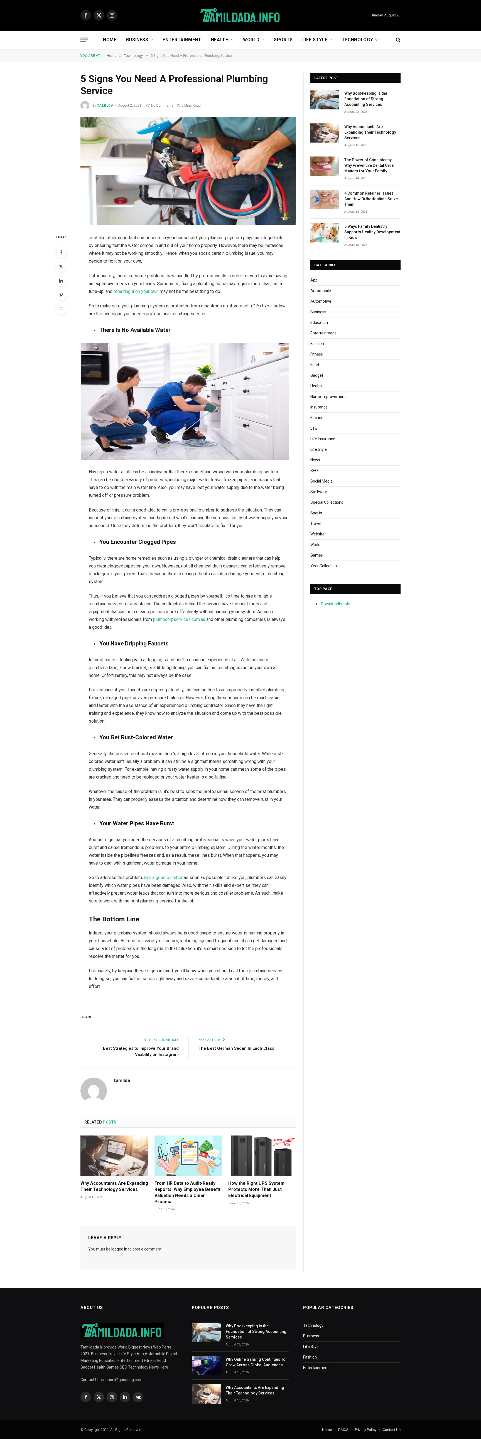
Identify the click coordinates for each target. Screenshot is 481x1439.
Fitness (316, 354)
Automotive (320, 301)
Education (319, 322)
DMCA (343, 1430)
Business (137, 39)
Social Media (321, 481)
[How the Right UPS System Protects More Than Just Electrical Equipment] (262, 1155)
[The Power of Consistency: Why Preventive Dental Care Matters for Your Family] (324, 166)
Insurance (319, 407)
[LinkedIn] (61, 280)
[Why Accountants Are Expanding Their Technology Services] (114, 1155)
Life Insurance (322, 439)
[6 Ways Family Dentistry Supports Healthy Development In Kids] (324, 232)
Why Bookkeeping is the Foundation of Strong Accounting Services (365, 99)
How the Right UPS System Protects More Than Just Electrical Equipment (256, 1189)
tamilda (105, 105)
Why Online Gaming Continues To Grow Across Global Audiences (256, 1362)
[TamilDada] (240, 15)
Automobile (320, 290)
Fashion (317, 343)
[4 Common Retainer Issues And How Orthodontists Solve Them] (324, 199)
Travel (315, 523)
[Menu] (84, 40)
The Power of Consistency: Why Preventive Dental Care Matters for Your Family (369, 165)
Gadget (316, 375)
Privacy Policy (365, 1430)
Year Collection (323, 566)
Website (317, 534)
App (314, 280)
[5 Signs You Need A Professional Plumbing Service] (188, 171)
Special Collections (326, 502)
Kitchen (316, 417)
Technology (357, 39)
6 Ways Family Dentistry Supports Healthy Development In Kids (372, 232)
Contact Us (392, 1430)
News (315, 460)
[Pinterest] (61, 294)
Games (316, 555)
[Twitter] (61, 266)
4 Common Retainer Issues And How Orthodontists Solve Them (371, 199)
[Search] (398, 40)
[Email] (61, 309)
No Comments (162, 105)
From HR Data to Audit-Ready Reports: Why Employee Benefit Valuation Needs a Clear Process (187, 1192)
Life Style (314, 39)
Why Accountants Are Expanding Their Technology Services (114, 1186)
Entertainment (182, 39)
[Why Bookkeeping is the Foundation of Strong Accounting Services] (324, 99)
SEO (314, 470)
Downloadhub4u (335, 603)
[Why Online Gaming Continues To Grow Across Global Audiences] (206, 1365)
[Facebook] (61, 252)
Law (314, 428)
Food (314, 365)
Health (220, 39)
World (251, 39)
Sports (283, 39)
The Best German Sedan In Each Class (236, 1048)
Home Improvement (328, 396)
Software (318, 492)
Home (110, 39)
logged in (119, 1249)
